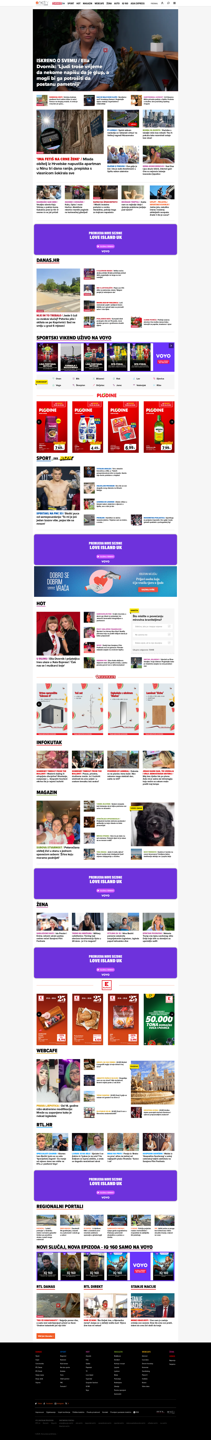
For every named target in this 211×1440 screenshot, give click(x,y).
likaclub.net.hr (64, 1426)
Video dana (145, 1386)
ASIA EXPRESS (138, 3)
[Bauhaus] (105, 680)
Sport (71, 3)
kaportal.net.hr (90, 1423)
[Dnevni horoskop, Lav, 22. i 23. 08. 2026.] (139, 378)
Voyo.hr (54, 1423)
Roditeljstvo (118, 1382)
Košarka (62, 1371)
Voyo (87, 1390)
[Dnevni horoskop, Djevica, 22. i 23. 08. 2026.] (159, 378)
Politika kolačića (78, 1412)
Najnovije (172, 1360)
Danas (39, 1351)
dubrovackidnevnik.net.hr (135, 1423)
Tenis (61, 1375)
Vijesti (37, 1356)
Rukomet (63, 1360)
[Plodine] (105, 395)
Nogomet (63, 1356)
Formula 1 (63, 1386)
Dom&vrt (117, 1360)
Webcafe (99, 3)
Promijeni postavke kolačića (120, 1412)
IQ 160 (125, 3)
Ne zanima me (141, 634)
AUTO (117, 3)
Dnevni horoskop (147, 1363)
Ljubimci (117, 1371)
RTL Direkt (39, 1371)
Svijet (37, 1360)
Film (87, 1360)
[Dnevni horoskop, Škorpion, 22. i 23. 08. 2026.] (79, 385)
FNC (61, 1382)
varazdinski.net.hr (104, 1423)
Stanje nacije (40, 1375)
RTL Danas (39, 1367)
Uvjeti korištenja (64, 1412)
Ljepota (116, 1367)
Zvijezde (88, 1356)
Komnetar (145, 1367)
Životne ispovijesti (120, 1390)
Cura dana (145, 1360)
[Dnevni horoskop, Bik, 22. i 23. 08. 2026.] (79, 378)
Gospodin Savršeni (92, 1382)
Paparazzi (89, 1367)
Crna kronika (40, 1363)
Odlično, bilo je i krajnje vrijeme (148, 626)
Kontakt (105, 1412)
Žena (109, 3)
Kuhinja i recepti (119, 1363)
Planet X (144, 1375)
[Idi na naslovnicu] (43, 5)
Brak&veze (117, 1356)
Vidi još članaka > (46, 1336)
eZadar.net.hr (153, 1423)
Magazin (87, 3)
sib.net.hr (79, 1423)
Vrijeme (38, 1382)
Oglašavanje (51, 1412)
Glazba (88, 1363)
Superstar (89, 1379)
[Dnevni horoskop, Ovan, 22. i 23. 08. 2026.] (59, 378)
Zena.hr (46, 1423)
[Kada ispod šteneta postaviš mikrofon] (152, 824)
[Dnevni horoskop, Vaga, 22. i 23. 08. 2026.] (59, 385)
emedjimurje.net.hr (66, 1423)
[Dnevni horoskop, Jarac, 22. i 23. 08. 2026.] (119, 385)
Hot (78, 3)
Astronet (145, 1356)
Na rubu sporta (65, 1367)
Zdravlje (116, 1386)
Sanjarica (172, 1364)
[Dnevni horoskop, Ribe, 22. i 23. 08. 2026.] (159, 385)
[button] (39, 345)
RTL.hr (38, 1423)
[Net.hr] (171, 1412)
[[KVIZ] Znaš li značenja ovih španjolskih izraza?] (152, 1082)
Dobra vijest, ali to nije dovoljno (148, 643)
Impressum (40, 1412)
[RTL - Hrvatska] (160, 1412)
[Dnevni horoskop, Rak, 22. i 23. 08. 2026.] (119, 378)
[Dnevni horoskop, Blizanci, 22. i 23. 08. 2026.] (99, 378)
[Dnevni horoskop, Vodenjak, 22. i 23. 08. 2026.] (139, 385)
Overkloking (146, 1371)
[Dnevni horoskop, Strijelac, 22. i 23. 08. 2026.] (99, 385)
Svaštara (144, 1379)
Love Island (89, 1375)
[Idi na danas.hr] (58, 3)
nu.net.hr (163, 1423)
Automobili (117, 1394)
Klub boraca (64, 1363)
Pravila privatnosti (93, 1412)
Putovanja (117, 1379)
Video (172, 1356)
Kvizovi (144, 1382)
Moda (116, 1375)
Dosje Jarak (39, 1379)
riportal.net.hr (119, 1423)
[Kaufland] (105, 985)
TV (86, 1371)
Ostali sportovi (64, 1379)
